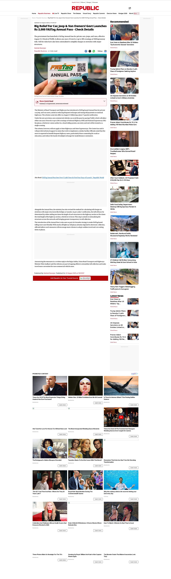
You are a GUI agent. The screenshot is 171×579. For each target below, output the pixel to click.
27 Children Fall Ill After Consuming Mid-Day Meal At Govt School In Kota (123, 261)
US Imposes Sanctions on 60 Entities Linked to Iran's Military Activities (123, 97)
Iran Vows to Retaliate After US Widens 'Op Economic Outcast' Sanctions (124, 43)
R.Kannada (95, 2)
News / (34, 18)
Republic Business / (42, 18)
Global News (113, 183)
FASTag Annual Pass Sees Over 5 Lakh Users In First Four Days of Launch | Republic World (73, 178)
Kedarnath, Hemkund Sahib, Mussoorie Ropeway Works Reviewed (123, 234)
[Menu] (129, 8)
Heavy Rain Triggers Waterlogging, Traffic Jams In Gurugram (122, 288)
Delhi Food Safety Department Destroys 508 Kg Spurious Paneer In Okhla (123, 206)
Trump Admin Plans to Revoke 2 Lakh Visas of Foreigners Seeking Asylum (123, 70)
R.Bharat (83, 2)
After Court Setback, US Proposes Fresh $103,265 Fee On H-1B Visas (124, 179)
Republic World (75, 2)
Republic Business (40, 51)
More (135, 13)
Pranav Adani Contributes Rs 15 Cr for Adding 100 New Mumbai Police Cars (124, 123)
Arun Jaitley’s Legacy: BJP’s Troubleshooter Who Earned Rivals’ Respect (122, 151)
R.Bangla (89, 2)
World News (113, 47)
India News (113, 127)
